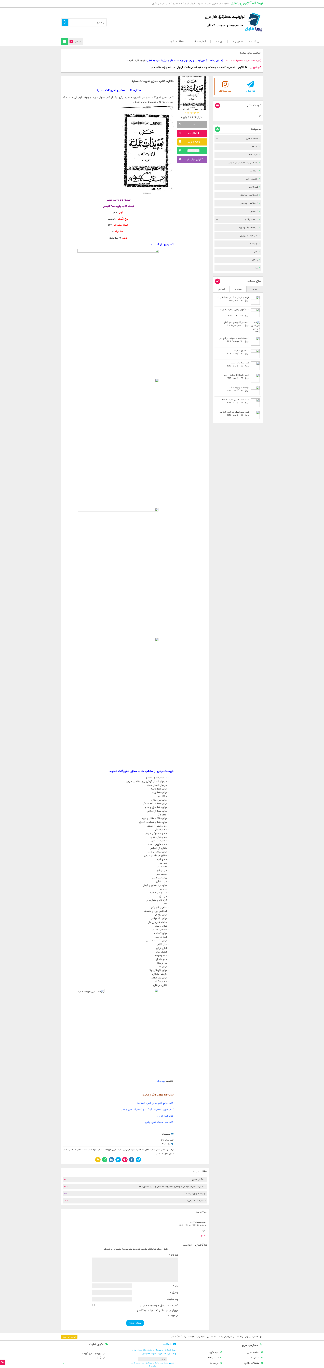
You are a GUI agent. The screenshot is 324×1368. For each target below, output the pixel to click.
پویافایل (161, 1081)
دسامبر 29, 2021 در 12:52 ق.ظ (192, 1225)
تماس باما (213, 1358)
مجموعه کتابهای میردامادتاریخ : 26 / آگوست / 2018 (238, 389)
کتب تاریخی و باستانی (249, 195)
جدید (254, 289)
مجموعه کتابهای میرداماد (196, 1193)
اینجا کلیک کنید (137, 60)
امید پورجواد (200, 1222)
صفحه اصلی (253, 1352)
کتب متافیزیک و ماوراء (248, 227)
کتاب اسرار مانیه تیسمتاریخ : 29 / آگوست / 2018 (238, 364)
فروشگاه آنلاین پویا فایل (247, 3)
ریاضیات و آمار (252, 179)
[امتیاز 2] (189, 113)
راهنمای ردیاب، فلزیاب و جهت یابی (243, 162)
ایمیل (174, 1292)
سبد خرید (214, 1352)
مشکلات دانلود (176, 41)
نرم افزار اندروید (252, 259)
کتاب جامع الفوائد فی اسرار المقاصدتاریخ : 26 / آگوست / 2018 (234, 414)
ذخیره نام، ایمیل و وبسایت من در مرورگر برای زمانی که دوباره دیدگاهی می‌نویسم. (157, 1311)
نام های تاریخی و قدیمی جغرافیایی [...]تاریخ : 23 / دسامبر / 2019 (233, 299)
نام (175, 1286)
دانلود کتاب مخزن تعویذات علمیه (82, 1149)
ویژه (256, 267)
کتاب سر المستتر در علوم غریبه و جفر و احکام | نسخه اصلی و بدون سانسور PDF (172, 1186)
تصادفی (221, 289)
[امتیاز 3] (192, 113)
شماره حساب (199, 41)
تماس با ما (237, 41)
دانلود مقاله (253, 154)
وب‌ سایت (172, 1299)
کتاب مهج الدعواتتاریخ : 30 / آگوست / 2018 (238, 352)
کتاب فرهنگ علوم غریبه (196, 1200)
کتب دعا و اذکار (166, 1140)
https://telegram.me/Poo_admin (220, 67)
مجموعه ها (253, 243)
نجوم (256, 251)
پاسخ (203, 1235)
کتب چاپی (253, 211)
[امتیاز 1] (186, 113)
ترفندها (255, 146)
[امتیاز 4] (195, 113)
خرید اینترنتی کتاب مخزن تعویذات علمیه (117, 1149)
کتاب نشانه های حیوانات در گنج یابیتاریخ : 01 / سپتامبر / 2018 (234, 340)
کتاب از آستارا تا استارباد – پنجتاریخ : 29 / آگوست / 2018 (236, 377)
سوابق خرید (253, 1358)
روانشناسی (254, 170)
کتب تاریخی (253, 187)
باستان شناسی (252, 138)
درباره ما (219, 41)
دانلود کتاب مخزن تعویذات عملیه (152, 81)
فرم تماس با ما (193, 67)
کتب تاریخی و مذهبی (249, 203)
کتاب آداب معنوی (199, 1179)
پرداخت (255, 41)
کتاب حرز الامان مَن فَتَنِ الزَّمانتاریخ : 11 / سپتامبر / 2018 (236, 324)
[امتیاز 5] (198, 113)
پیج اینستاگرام (225, 91)
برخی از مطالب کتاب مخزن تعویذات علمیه (154, 1149)
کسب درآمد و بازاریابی (249, 235)
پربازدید (238, 289)
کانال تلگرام (250, 91)
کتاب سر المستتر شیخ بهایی (159, 1122)
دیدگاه (173, 1255)
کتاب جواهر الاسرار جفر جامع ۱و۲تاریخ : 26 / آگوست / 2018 (235, 401)
